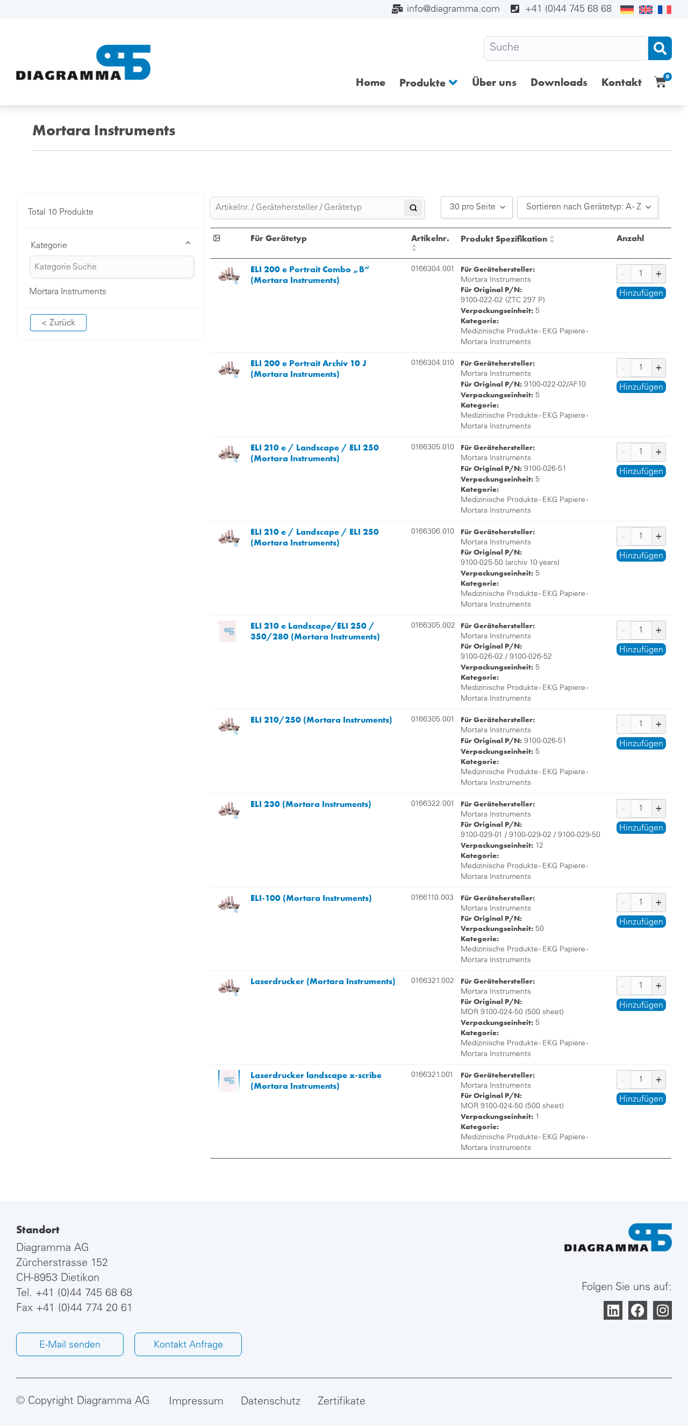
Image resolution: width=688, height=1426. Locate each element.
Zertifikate (342, 1402)
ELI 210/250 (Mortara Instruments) (321, 719)
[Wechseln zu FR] (664, 10)
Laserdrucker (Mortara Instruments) (323, 981)
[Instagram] (662, 1310)
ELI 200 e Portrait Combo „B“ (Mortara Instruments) (309, 275)
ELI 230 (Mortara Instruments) (310, 804)
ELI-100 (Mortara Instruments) (311, 898)
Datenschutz (270, 1402)
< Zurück (58, 323)
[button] (428, 82)
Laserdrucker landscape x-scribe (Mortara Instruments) (316, 1081)
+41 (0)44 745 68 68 (83, 1294)
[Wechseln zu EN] (646, 10)
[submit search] (660, 48)
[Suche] (566, 48)
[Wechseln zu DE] (627, 10)
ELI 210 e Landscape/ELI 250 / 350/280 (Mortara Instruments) (315, 631)
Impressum (196, 1402)
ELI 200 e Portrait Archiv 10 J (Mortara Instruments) (308, 369)
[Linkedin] (613, 1310)
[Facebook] (637, 1310)
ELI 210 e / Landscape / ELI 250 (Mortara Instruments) (314, 453)
